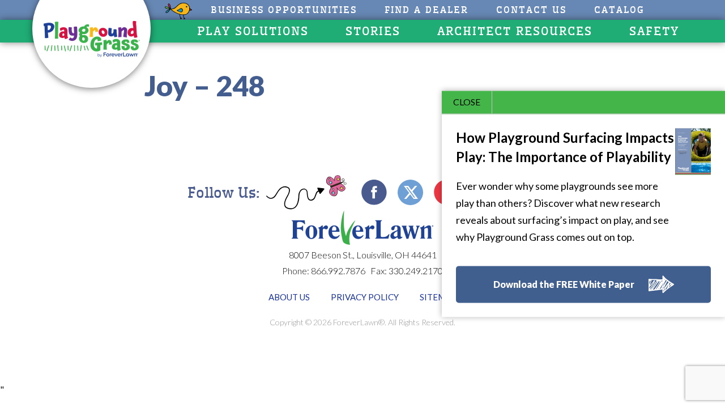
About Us (289, 297)
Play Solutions (253, 31)
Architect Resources (514, 31)
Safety (654, 31)
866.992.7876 (338, 270)
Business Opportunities (284, 10)
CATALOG (619, 10)
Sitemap (438, 297)
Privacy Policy (365, 297)
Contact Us (531, 10)
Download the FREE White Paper (563, 284)
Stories (373, 31)
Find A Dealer (426, 10)
